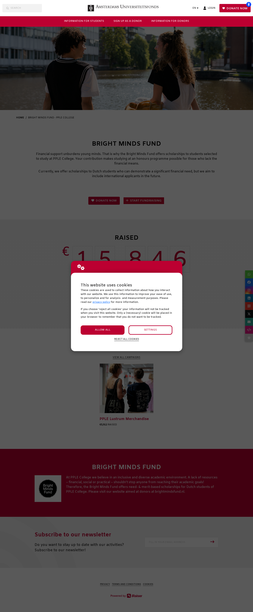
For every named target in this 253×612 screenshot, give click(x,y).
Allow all (102, 330)
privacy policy (101, 302)
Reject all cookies (126, 339)
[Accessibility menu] (248, 4)
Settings (150, 330)
